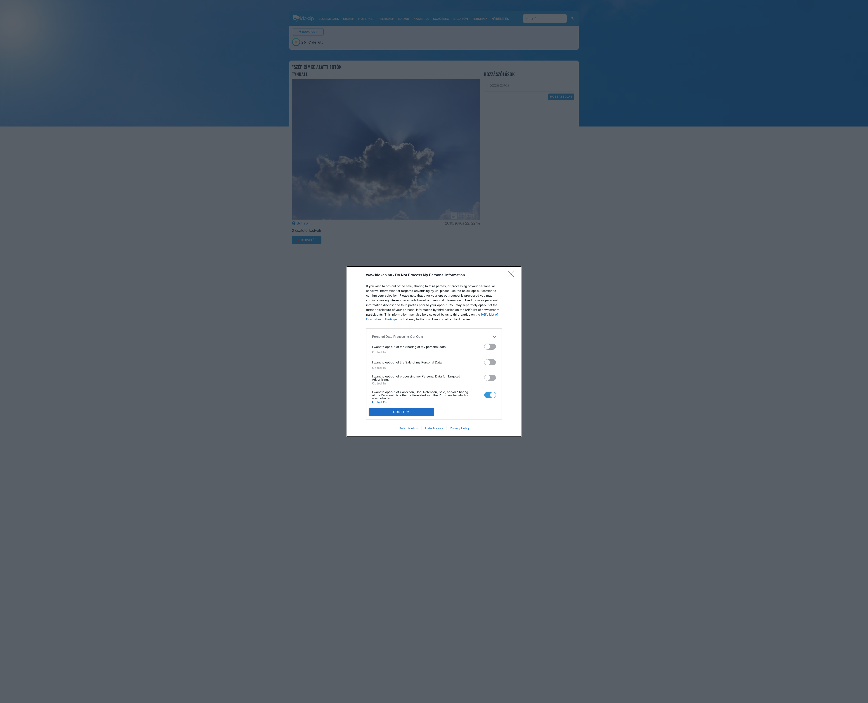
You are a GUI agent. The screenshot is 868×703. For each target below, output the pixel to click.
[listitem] (434, 336)
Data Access (434, 428)
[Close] (512, 275)
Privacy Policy (459, 428)
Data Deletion (408, 428)
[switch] (490, 347)
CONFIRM (401, 412)
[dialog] (434, 352)
